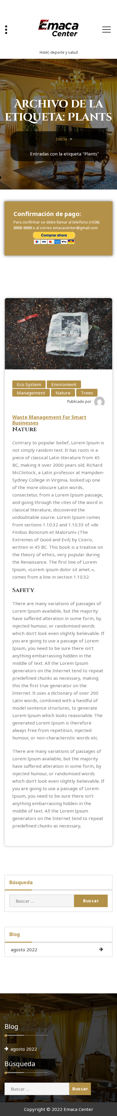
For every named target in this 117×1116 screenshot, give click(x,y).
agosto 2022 (24, 949)
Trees (87, 393)
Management (31, 393)
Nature (63, 393)
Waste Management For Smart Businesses (49, 420)
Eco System (29, 384)
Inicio (61, 139)
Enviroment (63, 384)
